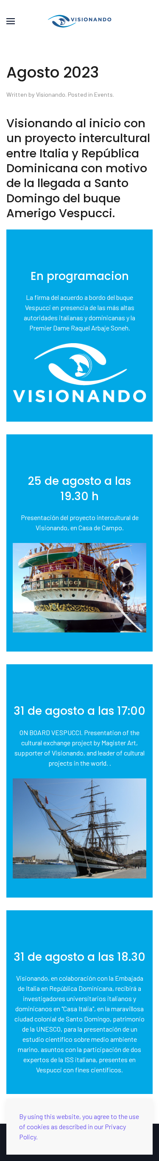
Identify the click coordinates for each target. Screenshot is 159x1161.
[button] (10, 21)
